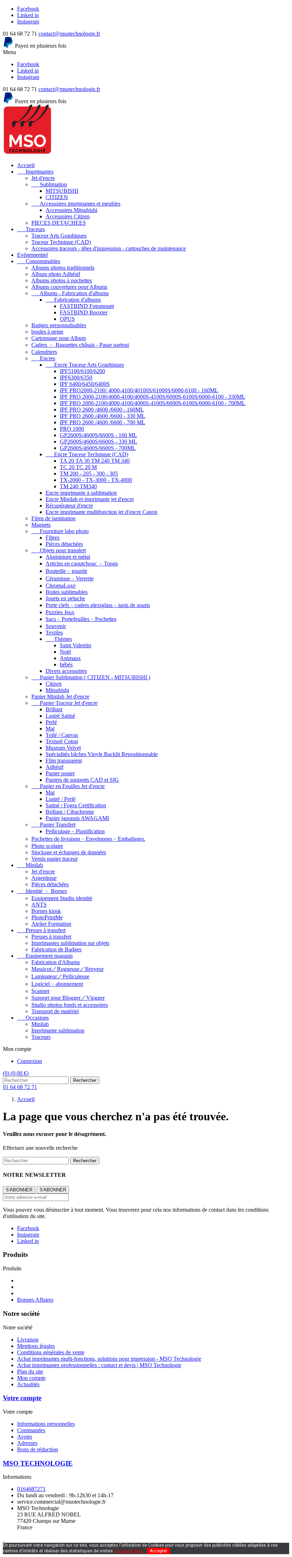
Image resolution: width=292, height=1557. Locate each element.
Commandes (31, 1430)
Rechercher (85, 1080)
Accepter (158, 1550)
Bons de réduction (37, 1449)
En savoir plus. (129, 1550)
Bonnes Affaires (35, 1300)
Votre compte (22, 1398)
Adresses (27, 1443)
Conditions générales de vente (50, 1352)
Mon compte (31, 1378)
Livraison (27, 1340)
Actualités (28, 1384)
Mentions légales (36, 1346)
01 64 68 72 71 (20, 1087)
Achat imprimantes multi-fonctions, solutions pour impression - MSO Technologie (109, 1359)
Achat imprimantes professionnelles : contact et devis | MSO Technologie (99, 1365)
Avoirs (24, 1437)
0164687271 (31, 1489)
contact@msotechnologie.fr (69, 34)
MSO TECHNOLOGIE (38, 1463)
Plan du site (30, 1372)
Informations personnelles (46, 1424)
